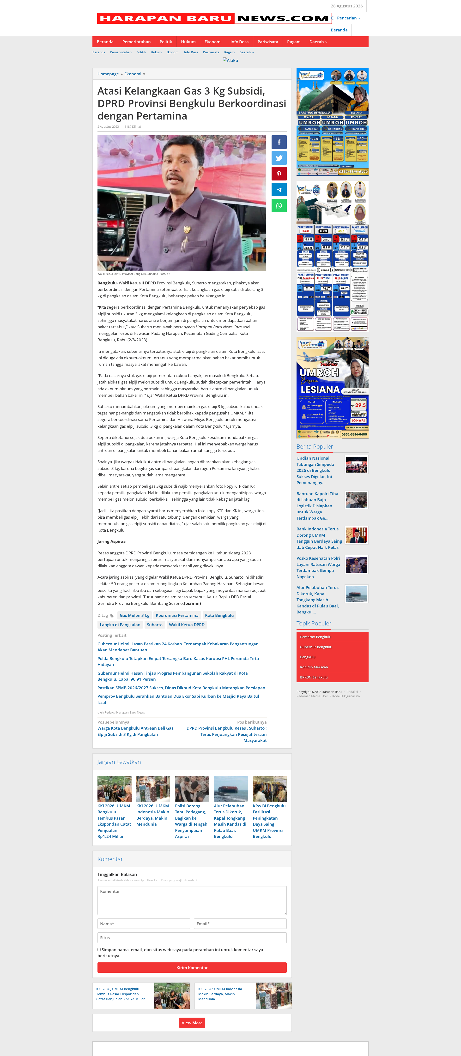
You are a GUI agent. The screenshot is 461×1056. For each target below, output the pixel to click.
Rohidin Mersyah (314, 667)
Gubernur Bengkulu (316, 647)
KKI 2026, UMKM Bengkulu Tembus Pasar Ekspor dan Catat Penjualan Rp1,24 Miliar (120, 994)
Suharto (155, 624)
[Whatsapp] (279, 205)
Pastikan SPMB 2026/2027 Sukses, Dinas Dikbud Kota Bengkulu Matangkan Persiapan (181, 687)
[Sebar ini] (279, 142)
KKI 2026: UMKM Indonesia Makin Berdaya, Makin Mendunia (220, 994)
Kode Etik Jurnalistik (346, 696)
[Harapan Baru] (212, 18)
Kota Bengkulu (219, 615)
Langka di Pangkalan (120, 624)
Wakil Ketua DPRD (187, 624)
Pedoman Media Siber (312, 696)
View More (192, 1023)
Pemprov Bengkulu (315, 637)
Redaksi (352, 692)
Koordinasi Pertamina (177, 615)
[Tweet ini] (279, 158)
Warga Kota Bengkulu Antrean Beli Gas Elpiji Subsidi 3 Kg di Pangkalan (135, 728)
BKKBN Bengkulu (314, 677)
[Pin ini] (279, 173)
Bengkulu (307, 657)
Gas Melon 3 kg (134, 615)
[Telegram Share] (279, 189)
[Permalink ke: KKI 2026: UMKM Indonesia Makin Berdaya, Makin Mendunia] (153, 789)
